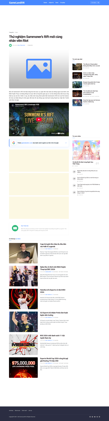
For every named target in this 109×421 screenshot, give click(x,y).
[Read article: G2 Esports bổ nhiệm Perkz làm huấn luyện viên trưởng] (23, 322)
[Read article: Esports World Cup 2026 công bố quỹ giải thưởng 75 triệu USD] (23, 367)
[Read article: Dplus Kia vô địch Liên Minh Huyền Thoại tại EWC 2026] (23, 276)
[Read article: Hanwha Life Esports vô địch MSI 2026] (23, 299)
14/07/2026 (55, 294)
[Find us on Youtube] (95, 417)
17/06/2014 (30, 45)
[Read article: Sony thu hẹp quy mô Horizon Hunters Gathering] (77, 102)
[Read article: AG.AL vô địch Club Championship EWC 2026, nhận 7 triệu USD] (77, 75)
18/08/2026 (55, 248)
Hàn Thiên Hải (21, 45)
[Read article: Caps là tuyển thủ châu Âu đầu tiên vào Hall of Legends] (23, 253)
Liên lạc (30, 410)
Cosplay (62, 2)
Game (45, 2)
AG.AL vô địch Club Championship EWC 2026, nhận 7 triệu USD (90, 74)
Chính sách (24, 410)
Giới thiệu (11, 410)
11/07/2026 (55, 317)
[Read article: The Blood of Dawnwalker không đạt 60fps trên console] (77, 66)
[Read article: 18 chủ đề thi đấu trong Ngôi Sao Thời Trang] (86, 150)
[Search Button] (98, 2)
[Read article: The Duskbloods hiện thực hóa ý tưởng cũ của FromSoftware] (77, 93)
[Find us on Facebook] (90, 417)
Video (16, 32)
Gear (56, 2)
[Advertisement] (54, 19)
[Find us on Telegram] (92, 417)
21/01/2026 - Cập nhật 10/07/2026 (60, 363)
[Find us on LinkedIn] (99, 417)
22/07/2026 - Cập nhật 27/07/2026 (60, 271)
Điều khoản (17, 410)
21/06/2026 (55, 340)
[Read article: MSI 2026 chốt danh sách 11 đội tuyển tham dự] (23, 344)
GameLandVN (16, 2)
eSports (51, 2)
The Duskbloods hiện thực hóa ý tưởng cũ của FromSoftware (90, 92)
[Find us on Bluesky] (97, 417)
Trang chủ (11, 32)
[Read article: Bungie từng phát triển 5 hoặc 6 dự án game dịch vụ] (77, 84)
